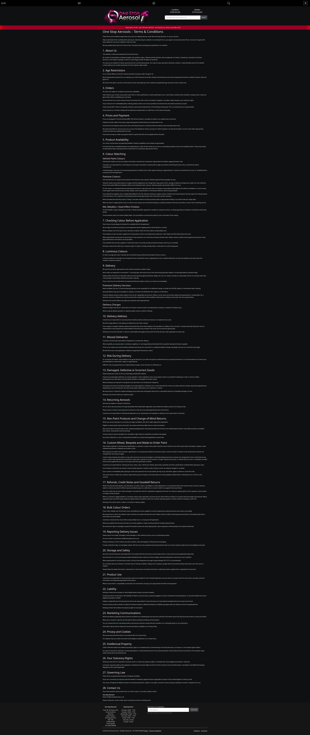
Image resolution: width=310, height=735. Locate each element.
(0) (4, 3)
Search (204, 17)
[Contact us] (79, 3)
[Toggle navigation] (305, 3)
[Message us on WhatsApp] (154, 3)
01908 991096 (175, 12)
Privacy (146, 731)
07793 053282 (197, 12)
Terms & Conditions (155, 731)
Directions (204, 731)
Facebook (197, 731)
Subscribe (194, 710)
